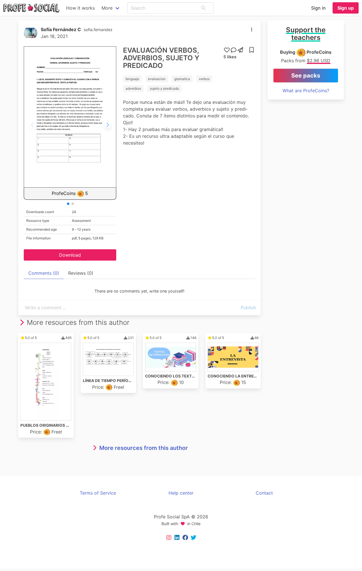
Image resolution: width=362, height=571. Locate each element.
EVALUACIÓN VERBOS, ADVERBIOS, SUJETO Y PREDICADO (161, 58)
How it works (80, 8)
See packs (305, 75)
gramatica (182, 79)
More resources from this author (143, 448)
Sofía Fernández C (61, 29)
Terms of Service (98, 493)
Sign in (318, 8)
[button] (203, 8)
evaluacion (156, 79)
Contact (264, 493)
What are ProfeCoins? (306, 90)
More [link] (107, 8)
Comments (43, 273)
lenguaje (132, 79)
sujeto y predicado (164, 88)
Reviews (80, 273)
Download (70, 255)
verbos (204, 79)
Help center (181, 493)
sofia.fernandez (98, 29)
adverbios (133, 88)
